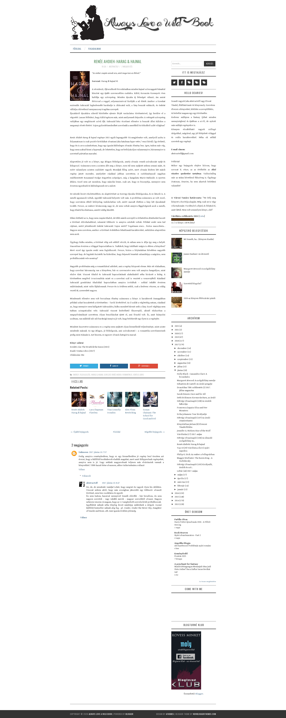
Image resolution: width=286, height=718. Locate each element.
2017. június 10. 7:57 (98, 452)
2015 (177, 497)
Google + (146, 366)
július (180, 366)
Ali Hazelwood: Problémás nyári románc (192, 546)
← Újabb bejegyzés (80, 432)
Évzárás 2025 (180, 556)
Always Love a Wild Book (100, 713)
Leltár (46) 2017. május (187, 471)
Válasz (82, 469)
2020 (177, 333)
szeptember (183, 359)
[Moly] (189, 82)
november (182, 352)
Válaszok (86, 476)
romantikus (127, 374)
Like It (115, 366)
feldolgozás (85, 374)
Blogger (199, 694)
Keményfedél (181, 553)
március (181, 482)
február (181, 485)
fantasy (76, 374)
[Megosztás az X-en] (78, 381)
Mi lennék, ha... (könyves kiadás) (199, 239)
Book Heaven (181, 532)
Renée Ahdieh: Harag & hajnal (118, 61)
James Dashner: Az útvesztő (196, 254)
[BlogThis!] (75, 381)
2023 (177, 326)
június (180, 370)
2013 (177, 504)
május (180, 474)
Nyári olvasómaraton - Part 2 (187, 535)
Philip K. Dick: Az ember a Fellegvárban (195, 454)
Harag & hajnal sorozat (101, 374)
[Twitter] (174, 82)
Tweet (85, 366)
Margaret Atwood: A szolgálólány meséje (196, 380)
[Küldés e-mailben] (72, 381)
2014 (177, 500)
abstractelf (92, 483)
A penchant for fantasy (186, 564)
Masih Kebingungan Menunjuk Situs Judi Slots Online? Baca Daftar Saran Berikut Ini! (192, 569)
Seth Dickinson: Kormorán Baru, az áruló (196, 397)
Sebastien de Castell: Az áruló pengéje (194, 384)
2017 (177, 344)
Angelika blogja (182, 543)
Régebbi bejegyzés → (155, 432)
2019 (177, 337)
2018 (177, 341)
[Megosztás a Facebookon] (81, 381)
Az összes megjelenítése (207, 581)
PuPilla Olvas (181, 519)
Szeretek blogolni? (193, 283)
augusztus (182, 363)
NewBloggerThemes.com (204, 713)
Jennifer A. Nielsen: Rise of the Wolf (193, 430)
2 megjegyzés (127, 66)
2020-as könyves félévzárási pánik (199, 298)
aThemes (170, 713)
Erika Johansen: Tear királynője (192, 414)
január (180, 489)
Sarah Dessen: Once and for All (191, 394)
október (181, 355)
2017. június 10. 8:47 (111, 483)
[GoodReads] (197, 82)
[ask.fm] (204, 82)
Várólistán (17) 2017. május (189, 434)
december (182, 348)
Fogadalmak (94, 48)
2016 (177, 493)
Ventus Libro (138, 374)
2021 (177, 330)
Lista (201, 216)
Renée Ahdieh (117, 374)
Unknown (83, 452)
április (180, 478)
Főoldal (77, 48)
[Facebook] (182, 82)
